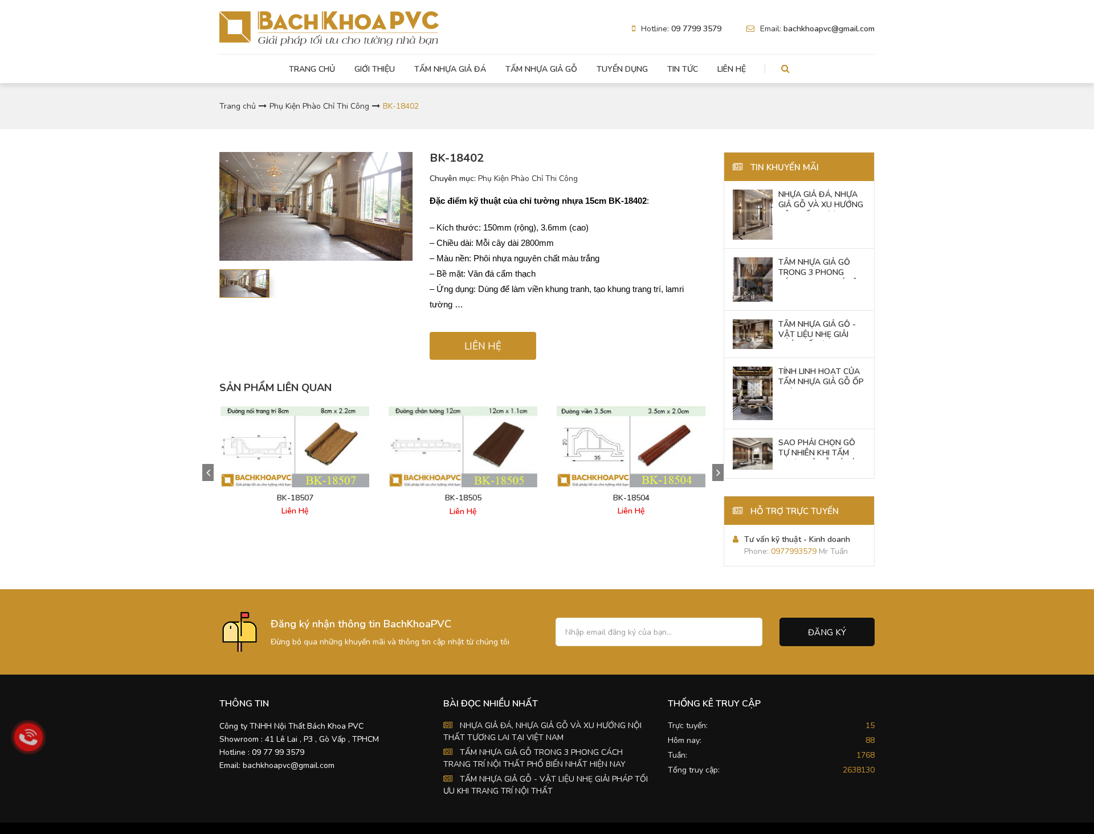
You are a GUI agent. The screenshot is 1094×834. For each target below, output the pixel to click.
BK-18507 (295, 498)
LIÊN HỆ (482, 346)
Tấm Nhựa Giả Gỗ (541, 69)
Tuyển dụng (622, 69)
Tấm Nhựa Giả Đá (450, 69)
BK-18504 (631, 498)
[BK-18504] (631, 446)
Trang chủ (312, 69)
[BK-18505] (463, 447)
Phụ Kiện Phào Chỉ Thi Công (319, 106)
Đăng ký (827, 632)
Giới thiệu (374, 69)
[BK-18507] (295, 446)
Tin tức (682, 69)
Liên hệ (731, 69)
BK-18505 (463, 498)
